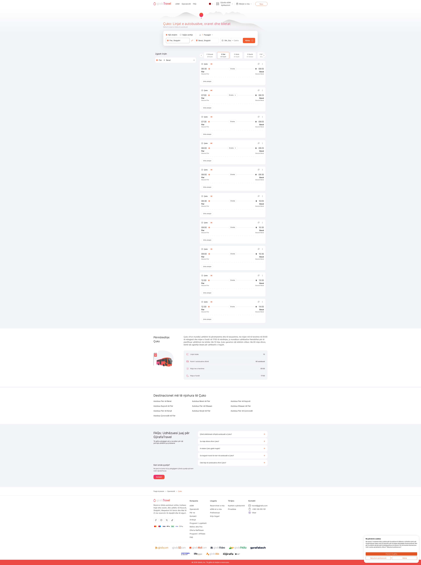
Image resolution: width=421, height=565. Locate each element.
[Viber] (249, 512)
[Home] (162, 3)
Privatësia (232, 509)
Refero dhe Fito (196, 527)
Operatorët (186, 4)
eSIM (177, 4)
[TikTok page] (172, 520)
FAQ (194, 4)
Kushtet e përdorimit (236, 506)
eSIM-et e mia (216, 509)
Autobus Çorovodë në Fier (164, 416)
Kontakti (159, 477)
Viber (254, 513)
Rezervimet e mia (217, 506)
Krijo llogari (214, 516)
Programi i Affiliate (197, 534)
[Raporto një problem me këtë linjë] (258, 64)
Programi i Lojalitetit (198, 523)
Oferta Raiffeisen (197, 530)
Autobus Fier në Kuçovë (240, 401)
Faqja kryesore (158, 491)
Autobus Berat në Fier (201, 401)
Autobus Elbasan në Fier (241, 406)
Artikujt (193, 520)
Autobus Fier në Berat (162, 401)
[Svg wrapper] (161, 548)
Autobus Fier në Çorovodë (242, 411)
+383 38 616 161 (259, 509)
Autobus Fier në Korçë (162, 411)
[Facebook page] (156, 520)
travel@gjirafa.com (260, 506)
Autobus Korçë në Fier (201, 411)
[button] (233, 434)
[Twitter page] (167, 520)
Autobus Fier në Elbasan (202, 406)
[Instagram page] (161, 520)
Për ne (192, 513)
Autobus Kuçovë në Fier (163, 406)
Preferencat (215, 513)
